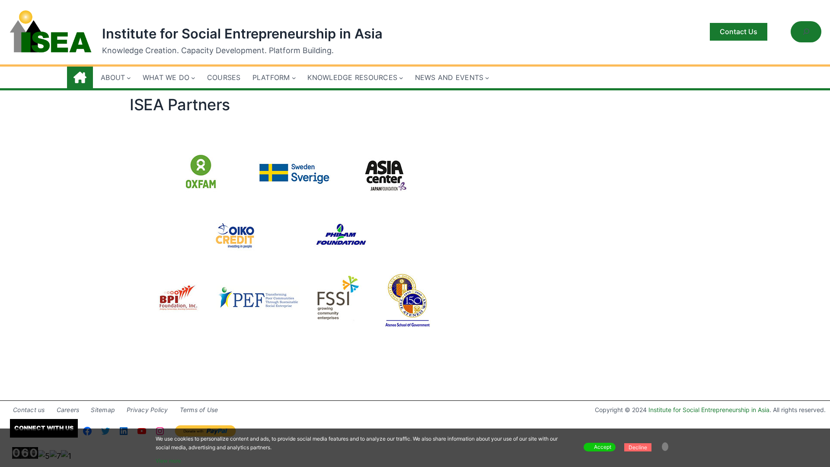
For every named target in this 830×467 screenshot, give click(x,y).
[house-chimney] (80, 77)
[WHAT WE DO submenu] (193, 78)
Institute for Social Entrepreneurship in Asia (242, 34)
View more (168, 460)
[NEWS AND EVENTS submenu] (487, 78)
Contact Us (738, 31)
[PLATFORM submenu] (294, 78)
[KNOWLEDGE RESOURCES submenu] (401, 78)
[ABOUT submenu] (129, 78)
